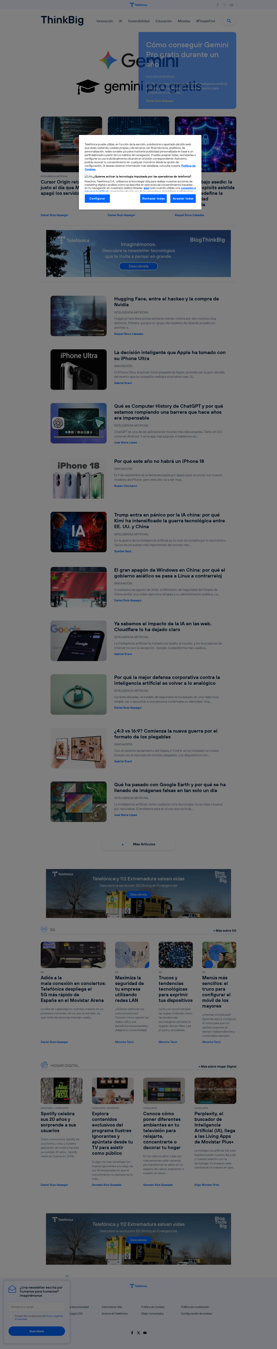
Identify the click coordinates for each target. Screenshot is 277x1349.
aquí (146, 188)
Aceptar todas (183, 198)
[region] (140, 172)
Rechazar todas (153, 198)
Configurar (97, 198)
